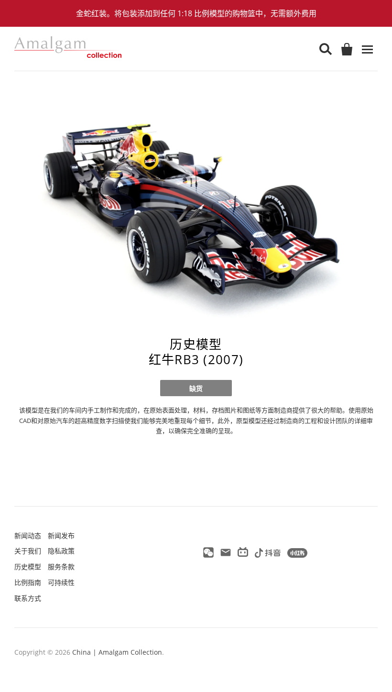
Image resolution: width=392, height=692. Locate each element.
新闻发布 (61, 535)
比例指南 (27, 582)
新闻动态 (27, 535)
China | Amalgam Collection (117, 652)
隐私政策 (61, 550)
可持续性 (61, 582)
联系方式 (27, 598)
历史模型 (27, 566)
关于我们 (27, 550)
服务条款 (61, 566)
